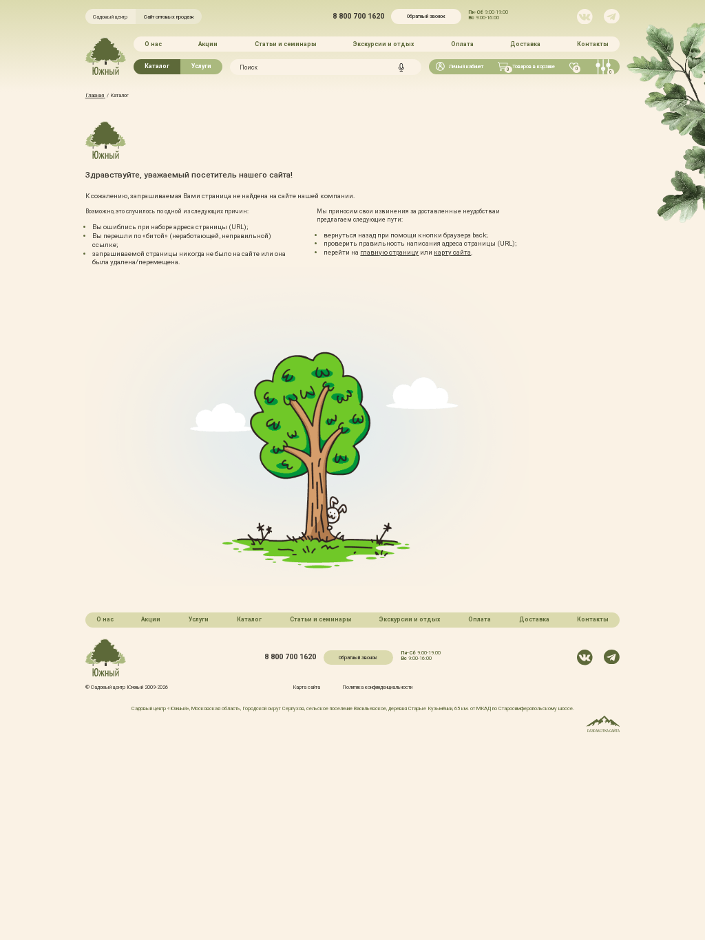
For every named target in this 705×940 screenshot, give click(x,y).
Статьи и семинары (286, 44)
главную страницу (389, 252)
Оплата (462, 44)
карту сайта (452, 252)
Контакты (593, 44)
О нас (153, 44)
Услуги (201, 66)
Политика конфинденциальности (377, 687)
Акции (208, 44)
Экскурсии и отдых (383, 44)
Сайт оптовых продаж (169, 17)
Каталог (157, 66)
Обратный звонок (426, 16)
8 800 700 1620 (358, 17)
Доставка (525, 44)
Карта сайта (306, 687)
